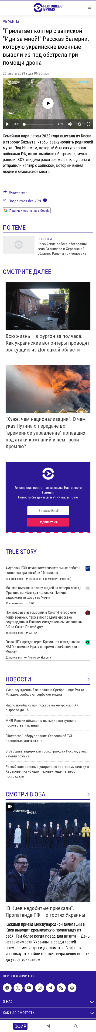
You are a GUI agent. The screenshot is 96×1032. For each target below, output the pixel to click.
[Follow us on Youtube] (28, 987)
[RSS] (61, 987)
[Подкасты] (72, 987)
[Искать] (76, 1026)
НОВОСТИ (18, 679)
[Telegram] (48, 1026)
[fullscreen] (88, 124)
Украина (11, 21)
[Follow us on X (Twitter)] (18, 987)
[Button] (15, 193)
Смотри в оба (25, 794)
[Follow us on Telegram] (50, 987)
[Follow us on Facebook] (7, 987)
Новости (45, 239)
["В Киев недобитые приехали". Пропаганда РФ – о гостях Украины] (48, 852)
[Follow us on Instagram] (39, 987)
